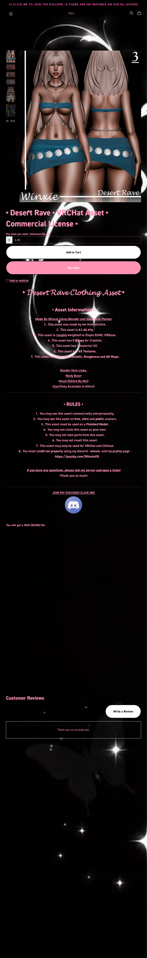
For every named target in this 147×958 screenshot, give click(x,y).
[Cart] (141, 13)
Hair (56, 386)
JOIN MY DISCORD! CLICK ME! (73, 492)
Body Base (73, 375)
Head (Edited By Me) (73, 381)
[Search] (131, 13)
